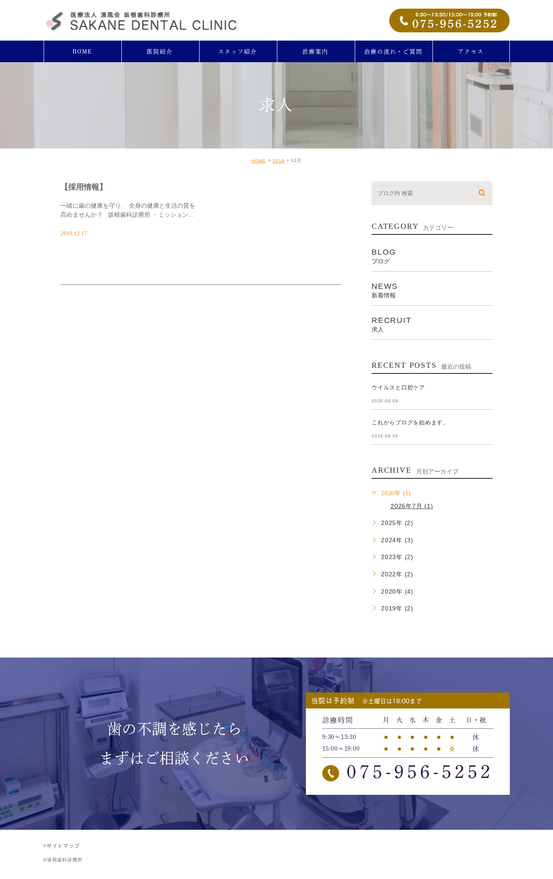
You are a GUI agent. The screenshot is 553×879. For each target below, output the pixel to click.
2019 (279, 160)
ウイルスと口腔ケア (398, 387)
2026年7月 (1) (412, 506)
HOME (258, 160)
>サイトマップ (61, 845)
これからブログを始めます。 (410, 422)
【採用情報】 (83, 187)
